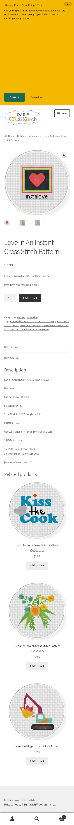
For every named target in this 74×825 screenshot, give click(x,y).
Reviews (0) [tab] (11, 357)
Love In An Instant (30, 325)
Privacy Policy (12, 804)
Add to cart (30, 298)
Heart (15, 325)
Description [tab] (11, 347)
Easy (53, 321)
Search (37, 819)
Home (11, 136)
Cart (57, 815)
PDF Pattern (42, 329)
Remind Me (37, 97)
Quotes (21, 317)
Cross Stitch (42, 321)
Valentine (34, 136)
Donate (14, 97)
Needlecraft (27, 329)
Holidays (21, 136)
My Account (12, 819)
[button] (64, 155)
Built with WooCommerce (39, 804)
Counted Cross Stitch (22, 321)
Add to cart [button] (37, 565)
